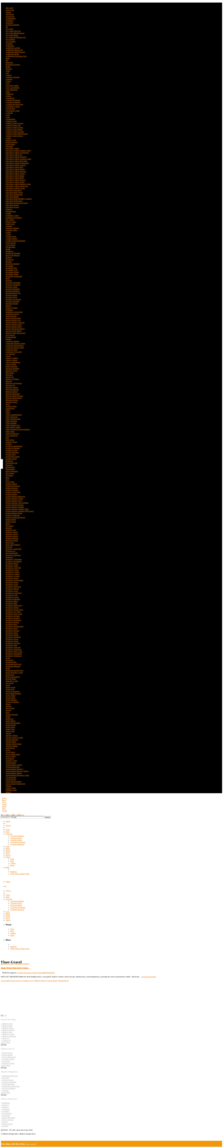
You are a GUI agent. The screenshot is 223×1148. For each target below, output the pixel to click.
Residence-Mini (11, 603)
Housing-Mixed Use (13, 293)
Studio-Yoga (10, 729)
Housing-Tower (11, 297)
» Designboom (6, 1113)
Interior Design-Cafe (13, 320)
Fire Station (10, 220)
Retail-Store (10, 675)
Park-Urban (10, 440)
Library (8, 356)
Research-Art (10, 551)
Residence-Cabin (12, 566)
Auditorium (10, 46)
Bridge (8, 67)
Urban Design (11, 780)
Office (8, 411)
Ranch (8, 524)
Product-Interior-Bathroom (15, 496)
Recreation (9, 526)
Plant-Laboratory (12, 471)
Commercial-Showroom (14, 104)
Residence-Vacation (13, 643)
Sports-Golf (10, 689)
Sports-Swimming (12, 702)
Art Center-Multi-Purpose (15, 33)
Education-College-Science (16, 180)
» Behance (5, 1107)
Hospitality (10, 266)
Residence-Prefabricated (14, 626)
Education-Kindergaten (14, 195)
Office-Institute (11, 423)
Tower (8, 750)
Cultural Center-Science (14, 136)
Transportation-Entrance (14, 769)
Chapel (8, 81)
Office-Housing (11, 421)
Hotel (8, 278)
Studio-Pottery (11, 725)
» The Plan (5, 1078)
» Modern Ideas (7, 1026)
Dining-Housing (12, 142)
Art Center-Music (12, 35)
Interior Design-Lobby (14, 325)
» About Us (5, 1038)
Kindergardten (11, 337)
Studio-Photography (13, 723)
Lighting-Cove (27, 981)
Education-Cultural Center (15, 188)
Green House (10, 245)
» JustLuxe (5, 1091)
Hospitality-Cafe (12, 270)
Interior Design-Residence (15, 329)
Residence (9, 557)
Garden (8, 234)
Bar (7, 60)
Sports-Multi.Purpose (13, 694)
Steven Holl (10, 708)
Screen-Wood (52, 981)
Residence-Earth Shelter (14, 580)
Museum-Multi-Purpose (14, 396)
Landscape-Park (11, 350)
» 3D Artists (5, 1061)
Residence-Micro (12, 601)
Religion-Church (12, 534)
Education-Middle (12, 197)
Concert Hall (10, 109)
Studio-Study (10, 727)
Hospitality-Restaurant (14, 276)
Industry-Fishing (12, 308)
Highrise (9, 257)
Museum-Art (10, 385)
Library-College (11, 360)
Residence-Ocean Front (14, 610)
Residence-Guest (12, 585)
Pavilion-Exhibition (13, 448)
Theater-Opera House (13, 744)
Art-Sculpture (11, 42)
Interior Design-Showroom (15, 333)
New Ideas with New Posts (13, 1144)
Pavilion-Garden (12, 450)
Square (8, 704)
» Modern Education (8, 1036)
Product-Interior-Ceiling (14, 499)
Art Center (9, 29)
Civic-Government (12, 88)
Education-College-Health (15, 169)
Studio (8, 717)
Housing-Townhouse (13, 299)
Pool (7, 480)
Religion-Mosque (12, 538)
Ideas (4, 800)
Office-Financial (12, 417)
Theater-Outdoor (12, 746)
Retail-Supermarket (13, 677)
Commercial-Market (13, 102)
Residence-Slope (12, 633)
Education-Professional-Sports (17, 203)
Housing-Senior (11, 295)
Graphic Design (11, 239)
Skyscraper (10, 683)
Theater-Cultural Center (14, 738)
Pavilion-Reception (13, 457)
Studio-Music (10, 721)
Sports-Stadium (11, 700)
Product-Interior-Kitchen (15, 505)
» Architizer (5, 1111)
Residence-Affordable (14, 559)
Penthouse (9, 461)
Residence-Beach (12, 564)
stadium (8, 706)
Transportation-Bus (13, 767)
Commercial (10, 98)
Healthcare (9, 251)
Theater (8, 733)
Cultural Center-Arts (13, 125)
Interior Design (11, 316)
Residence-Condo (12, 570)
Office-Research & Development (18, 429)
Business (9, 69)
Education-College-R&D (15, 178)
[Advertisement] (111, 998)
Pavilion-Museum (12, 452)
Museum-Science (12, 400)
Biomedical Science (13, 65)
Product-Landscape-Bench (15, 517)
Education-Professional (14, 201)
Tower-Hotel (10, 752)
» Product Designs (8, 1063)
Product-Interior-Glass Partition (17, 503)
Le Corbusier (10, 354)
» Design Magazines (8, 1057)
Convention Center (13, 111)
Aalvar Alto (10, 10)
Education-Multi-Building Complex (19, 199)
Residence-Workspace (14, 656)
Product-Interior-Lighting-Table (17, 509)
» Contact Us (6, 1040)
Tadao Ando (10, 731)
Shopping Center (12, 681)
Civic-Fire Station (12, 86)
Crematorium (10, 119)
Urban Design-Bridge (13, 782)
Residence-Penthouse (13, 620)
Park (7, 438)
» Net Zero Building (8, 1088)
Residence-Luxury (12, 597)
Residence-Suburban (13, 637)
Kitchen (8, 339)
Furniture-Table (11, 230)
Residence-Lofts (12, 595)
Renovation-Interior (13, 545)
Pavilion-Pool (11, 455)
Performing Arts (11, 463)
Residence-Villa (11, 645)
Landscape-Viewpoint (14, 352)
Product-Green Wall (13, 492)
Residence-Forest (12, 582)
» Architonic (5, 1109)
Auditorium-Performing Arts (16, 56)
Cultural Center (11, 121)
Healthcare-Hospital (13, 253)
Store (7, 712)
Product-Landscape (13, 515)
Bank (8, 58)
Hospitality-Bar (11, 268)
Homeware (10, 260)
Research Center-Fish (13, 549)
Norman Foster (11, 406)
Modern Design (40, 981)
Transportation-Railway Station (17, 771)
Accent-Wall (5, 981)
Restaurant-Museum (13, 666)
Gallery (8, 232)
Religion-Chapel (12, 532)
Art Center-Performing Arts (16, 37)
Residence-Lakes (12, 591)
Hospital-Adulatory (13, 264)
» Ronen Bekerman (8, 1118)
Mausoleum (10, 373)
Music (8, 404)
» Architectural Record (9, 1076)
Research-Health (12, 553)
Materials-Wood (11, 371)
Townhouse (10, 759)
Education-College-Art (14, 155)
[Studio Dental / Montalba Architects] (15, 964)
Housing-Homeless (13, 291)
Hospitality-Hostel (12, 272)
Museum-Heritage (12, 390)
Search (4, 811)
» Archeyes (5, 1105)
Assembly (9, 44)
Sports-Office (10, 696)
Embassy (9, 209)
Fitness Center (11, 222)
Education (9, 146)
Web (3, 809)
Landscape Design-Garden (15, 343)
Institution (9, 310)
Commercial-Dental (13, 100)
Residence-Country (13, 576)
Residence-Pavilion (13, 618)
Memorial (9, 375)
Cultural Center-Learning (15, 132)
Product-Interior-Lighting (15, 507)
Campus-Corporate (13, 77)
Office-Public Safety (13, 427)
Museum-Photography (14, 398)
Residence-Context (13, 572)
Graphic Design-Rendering (15, 241)
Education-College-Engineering (17, 163)
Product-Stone (11, 520)
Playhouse (9, 476)
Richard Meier (11, 679)
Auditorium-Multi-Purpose (15, 52)
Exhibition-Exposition (14, 218)
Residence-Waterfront (13, 650)
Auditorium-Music (12, 54)
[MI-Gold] (9, 8)
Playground (10, 473)
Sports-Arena (10, 687)
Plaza (8, 478)
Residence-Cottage (12, 574)
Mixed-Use (10, 377)
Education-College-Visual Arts (17, 186)
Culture (8, 138)
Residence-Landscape (14, 593)
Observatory (10, 408)
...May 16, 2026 (30, 1144)
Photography (10, 467)
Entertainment (11, 211)
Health (8, 249)
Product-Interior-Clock (14, 501)
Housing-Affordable (13, 283)
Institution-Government (14, 312)
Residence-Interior (12, 589)
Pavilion (9, 444)
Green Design (11, 243)
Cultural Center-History (14, 130)
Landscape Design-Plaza (15, 346)
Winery (8, 792)
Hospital (9, 262)
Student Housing (12, 715)
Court (8, 115)
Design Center (11, 140)
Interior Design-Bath (13, 318)
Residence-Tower (12, 639)
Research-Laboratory (13, 555)
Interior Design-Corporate (15, 322)
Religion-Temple (12, 541)
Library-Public (11, 364)
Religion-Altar (11, 530)
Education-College (12, 148)
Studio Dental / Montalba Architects (15, 968)
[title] (1, 467)
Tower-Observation (13, 754)
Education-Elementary (14, 190)
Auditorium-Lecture (13, 48)
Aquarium (9, 23)
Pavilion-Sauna (11, 459)
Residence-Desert (12, 578)
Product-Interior (11, 494)
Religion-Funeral (12, 536)
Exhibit (8, 213)
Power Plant (10, 482)
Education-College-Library (15, 174)
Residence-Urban (12, 641)
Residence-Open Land (14, 614)
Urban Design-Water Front (15, 784)
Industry (9, 306)
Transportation (11, 763)
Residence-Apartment (13, 561)
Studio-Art (9, 719)
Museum (9, 381)
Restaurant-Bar (11, 662)
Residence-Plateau (12, 622)
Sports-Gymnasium (13, 691)
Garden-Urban (11, 236)
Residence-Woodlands (14, 654)
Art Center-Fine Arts (13, 31)
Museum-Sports (11, 402)
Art (7, 27)
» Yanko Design (7, 1124)
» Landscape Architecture (10, 1086)
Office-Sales (10, 431)
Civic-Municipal (12, 90)
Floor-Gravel (16, 981)
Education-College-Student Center (18, 184)
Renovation (10, 543)
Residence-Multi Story (14, 605)
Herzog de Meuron (13, 255)
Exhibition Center (12, 216)
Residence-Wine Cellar (14, 652)
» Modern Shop (6, 1032)
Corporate (9, 113)
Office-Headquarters (13, 419)
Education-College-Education (16, 161)
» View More (5, 1043)
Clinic (8, 92)
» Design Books (7, 1055)
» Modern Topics (7, 1028)
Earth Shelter (10, 144)
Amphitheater (11, 18)
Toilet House (10, 748)
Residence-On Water (13, 612)
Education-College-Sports (15, 182)
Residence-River (12, 629)
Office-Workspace (12, 434)
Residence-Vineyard (13, 647)
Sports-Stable (10, 698)
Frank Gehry (10, 224)
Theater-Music (11, 742)
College (8, 96)
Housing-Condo (11, 287)
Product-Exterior (12, 488)
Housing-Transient (12, 301)
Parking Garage (11, 442)
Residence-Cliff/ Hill (13, 568)
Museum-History (12, 392)
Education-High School (14, 192)
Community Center (13, 107)
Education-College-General (16, 165)
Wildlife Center (11, 790)
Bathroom (9, 62)
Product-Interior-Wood (14, 513)
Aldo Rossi (10, 14)
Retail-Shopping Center (14, 673)
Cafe (7, 73)
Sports (8, 685)
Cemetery (9, 79)
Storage (8, 710)
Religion (9, 528)
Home (4, 798)
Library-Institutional (13, 362)
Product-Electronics (13, 486)
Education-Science (12, 207)
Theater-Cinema (11, 735)
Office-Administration (14, 415)
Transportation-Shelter (14, 773)
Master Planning (12, 366)
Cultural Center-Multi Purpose (17, 134)
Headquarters (10, 247)
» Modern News (7, 1024)
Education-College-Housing (16, 172)
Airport (8, 12)
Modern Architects (12, 379)
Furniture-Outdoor (12, 228)
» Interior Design (7, 1080)
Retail (8, 668)
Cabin (8, 71)
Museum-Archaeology (14, 383)
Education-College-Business (16, 157)
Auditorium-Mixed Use (14, 50)
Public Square (11, 522)
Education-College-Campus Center (18, 159)
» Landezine (5, 1116)
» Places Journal (7, 1120)
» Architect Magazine (8, 1082)
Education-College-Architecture (17, 153)
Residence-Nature (12, 608)
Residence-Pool (11, 624)
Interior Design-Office (14, 327)
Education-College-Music (15, 176)
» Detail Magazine (8, 1084)
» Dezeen (4, 1122)
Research (9, 547)
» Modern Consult (7, 1034)
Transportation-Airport (14, 765)
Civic (8, 83)
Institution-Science (12, 314)
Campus (9, 75)
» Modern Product (7, 1030)
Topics (4, 804)
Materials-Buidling (12, 369)
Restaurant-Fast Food (13, 664)
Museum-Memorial (13, 394)
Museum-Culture (12, 387)
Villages (8, 786)
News (4, 802)
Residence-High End (13, 587)
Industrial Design (12, 304)
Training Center (11, 761)
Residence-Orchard (13, 616)
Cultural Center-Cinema (14, 127)
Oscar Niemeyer (12, 436)
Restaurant (9, 660)
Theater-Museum (12, 740)
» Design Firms (6, 1053)
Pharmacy (9, 465)
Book (4, 807)
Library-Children (12, 358)
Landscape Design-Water (15, 348)
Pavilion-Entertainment (14, 446)
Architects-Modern (12, 25)
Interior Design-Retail (13, 331)
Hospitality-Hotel (12, 274)
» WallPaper (5, 1103)
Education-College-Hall (14, 167)
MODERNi (50, 973)
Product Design (11, 484)
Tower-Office (11, 756)
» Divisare (4, 1126)
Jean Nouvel (10, 335)
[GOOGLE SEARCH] (1, 464)
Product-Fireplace (12, 490)
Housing (9, 281)
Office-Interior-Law (13, 425)
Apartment (9, 21)
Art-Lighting (10, 39)
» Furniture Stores (7, 1059)
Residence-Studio (12, 635)
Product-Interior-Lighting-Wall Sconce (20, 511)
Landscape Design (12, 341)
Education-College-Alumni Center (18, 151)
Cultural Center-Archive (14, 123)
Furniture (9, 226)
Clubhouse (9, 94)
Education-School (12, 205)
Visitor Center (11, 788)
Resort (8, 658)
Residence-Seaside (12, 631)
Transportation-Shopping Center (17, 775)
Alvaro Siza (10, 16)
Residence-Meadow (13, 599)
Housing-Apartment (13, 285)
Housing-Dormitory (13, 289)
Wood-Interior (63, 981)
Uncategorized (11, 777)
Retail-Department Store (14, 670)
